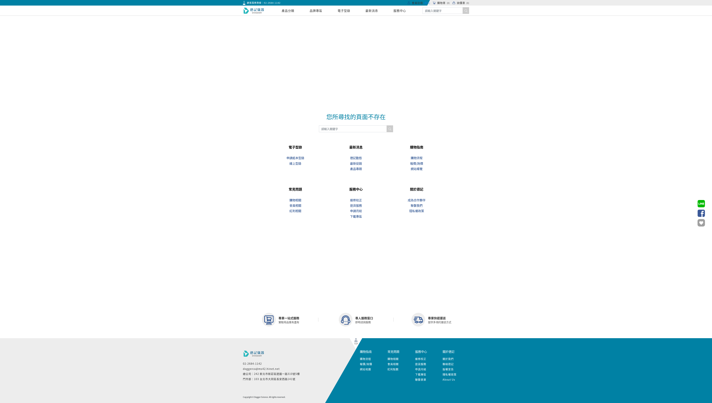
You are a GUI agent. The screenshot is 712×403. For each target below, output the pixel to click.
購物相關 (393, 359)
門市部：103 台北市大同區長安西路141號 (269, 379)
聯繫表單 (420, 379)
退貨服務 (420, 364)
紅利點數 (393, 369)
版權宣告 (448, 369)
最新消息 (371, 10)
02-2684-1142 (272, 2)
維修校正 (420, 359)
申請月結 (420, 369)
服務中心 (399, 10)
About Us (449, 379)
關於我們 (448, 359)
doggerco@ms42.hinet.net (261, 369)
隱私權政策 (449, 374)
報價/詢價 (366, 364)
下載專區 (420, 374)
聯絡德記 (448, 364)
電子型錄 (344, 10)
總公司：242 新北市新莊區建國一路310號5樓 (271, 374)
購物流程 (365, 359)
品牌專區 (316, 10)
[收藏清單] (701, 223)
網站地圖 (365, 369)
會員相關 (393, 364)
